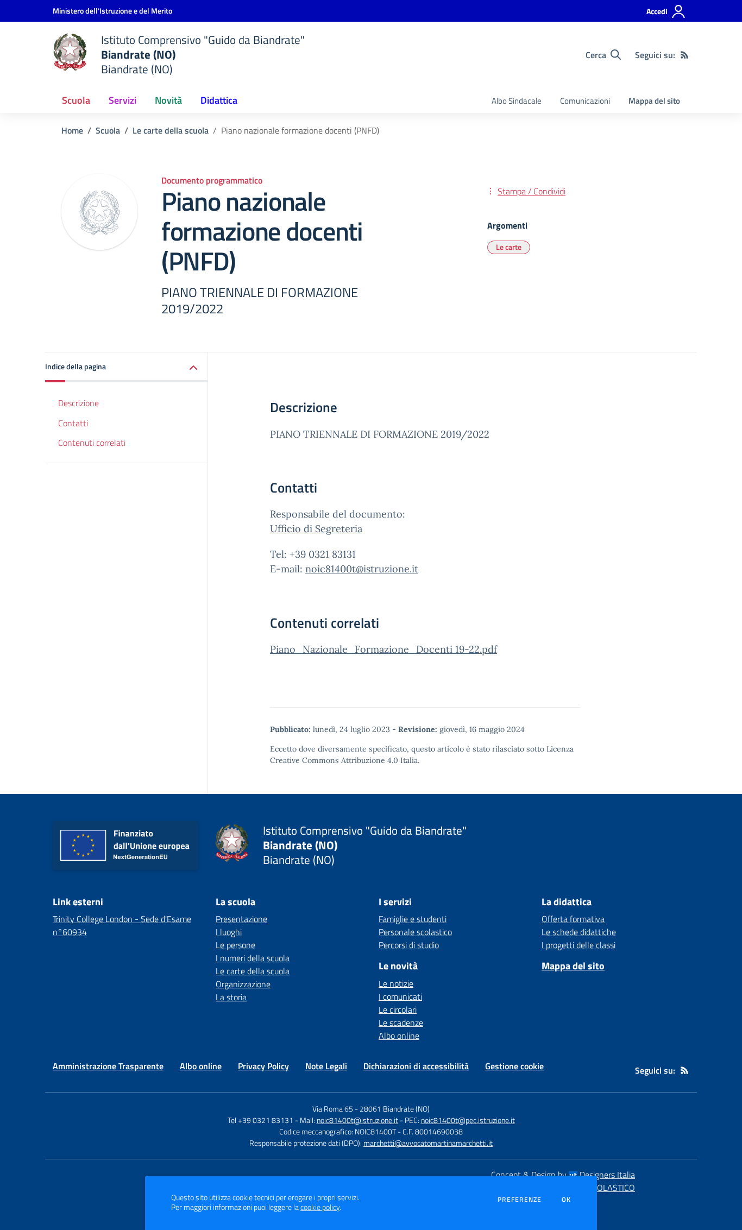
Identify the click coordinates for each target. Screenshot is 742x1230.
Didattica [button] (218, 100)
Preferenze (520, 1199)
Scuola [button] (76, 100)
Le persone (235, 944)
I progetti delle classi (578, 944)
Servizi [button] (122, 100)
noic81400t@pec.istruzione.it (468, 1120)
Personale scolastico (415, 931)
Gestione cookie (514, 1066)
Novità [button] (168, 100)
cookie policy (319, 1207)
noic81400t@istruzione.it (361, 569)
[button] (126, 367)
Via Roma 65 (332, 1108)
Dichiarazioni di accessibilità (416, 1066)
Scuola (108, 130)
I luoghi (229, 931)
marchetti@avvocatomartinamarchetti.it (428, 1143)
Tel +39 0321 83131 (260, 1120)
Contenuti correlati (91, 443)
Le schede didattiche (579, 931)
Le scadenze (401, 1022)
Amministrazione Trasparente (108, 1066)
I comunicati (400, 996)
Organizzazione (243, 984)
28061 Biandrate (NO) (395, 1108)
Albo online (399, 1035)
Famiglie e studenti (413, 918)
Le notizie (396, 983)
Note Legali (326, 1066)
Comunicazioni (585, 100)
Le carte (508, 247)
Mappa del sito (654, 100)
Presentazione (241, 918)
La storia (231, 997)
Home (72, 130)
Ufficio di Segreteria (316, 528)
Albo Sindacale (517, 100)
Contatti (73, 423)
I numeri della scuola (253, 957)
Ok (566, 1199)
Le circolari (398, 1009)
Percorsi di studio (409, 944)
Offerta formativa (573, 918)
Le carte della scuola (171, 130)
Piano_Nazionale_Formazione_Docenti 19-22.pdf (383, 649)
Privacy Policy (263, 1066)
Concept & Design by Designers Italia (563, 1174)
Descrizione (78, 402)
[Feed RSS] (684, 55)
